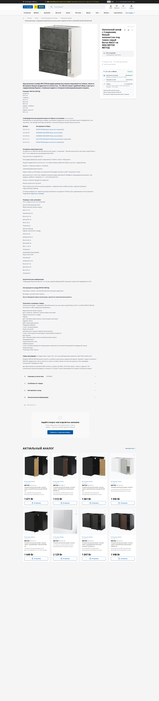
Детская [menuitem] (58, 13)
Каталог (29, 18)
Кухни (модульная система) (49, 18)
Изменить (130, 71)
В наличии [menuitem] (27, 13)
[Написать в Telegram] (116, 2)
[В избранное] (132, 30)
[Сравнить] (128, 30)
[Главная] (23, 18)
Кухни (36, 18)
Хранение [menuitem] (47, 13)
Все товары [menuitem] (129, 13)
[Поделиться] (124, 30)
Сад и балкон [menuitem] (118, 13)
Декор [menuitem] (88, 13)
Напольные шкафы (66, 18)
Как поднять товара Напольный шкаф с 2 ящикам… (116, 94)
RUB (112, 1)
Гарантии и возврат (37, 193)
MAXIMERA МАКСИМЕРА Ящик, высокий (47, 132)
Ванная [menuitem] (106, 13)
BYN (109, 1)
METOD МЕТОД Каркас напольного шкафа (48, 129)
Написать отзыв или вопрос (60, 432)
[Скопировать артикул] (35, 405)
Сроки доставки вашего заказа (111, 90)
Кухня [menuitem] (68, 13)
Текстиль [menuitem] (78, 13)
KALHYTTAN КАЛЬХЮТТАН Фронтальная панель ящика (52, 139)
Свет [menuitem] (97, 13)
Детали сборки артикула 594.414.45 (112, 92)
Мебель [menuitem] (36, 13)
